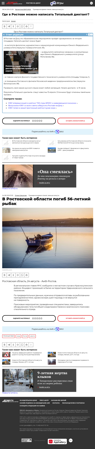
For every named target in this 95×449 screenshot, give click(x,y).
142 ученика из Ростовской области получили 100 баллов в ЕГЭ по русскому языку (74, 142)
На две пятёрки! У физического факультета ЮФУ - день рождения (73, 149)
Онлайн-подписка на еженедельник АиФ (35, 403)
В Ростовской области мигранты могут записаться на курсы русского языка (26, 142)
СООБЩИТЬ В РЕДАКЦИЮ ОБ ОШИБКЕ (32, 406)
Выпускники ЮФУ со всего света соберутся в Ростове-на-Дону (35, 106)
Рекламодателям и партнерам (73, 403)
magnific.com (7, 270)
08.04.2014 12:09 (7, 9)
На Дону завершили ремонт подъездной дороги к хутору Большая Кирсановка (27, 353)
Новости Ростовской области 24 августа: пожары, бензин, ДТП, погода (73, 353)
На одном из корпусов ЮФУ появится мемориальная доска (26, 149)
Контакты (56, 403)
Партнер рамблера (39, 440)
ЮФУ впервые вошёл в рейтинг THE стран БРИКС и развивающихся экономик (42, 103)
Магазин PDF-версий (58, 400)
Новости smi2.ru (10, 188)
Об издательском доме (28, 400)
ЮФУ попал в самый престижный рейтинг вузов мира (31, 108)
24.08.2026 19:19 (7, 195)
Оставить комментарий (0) (75, 121)
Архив (13, 21)
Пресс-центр (44, 400)
